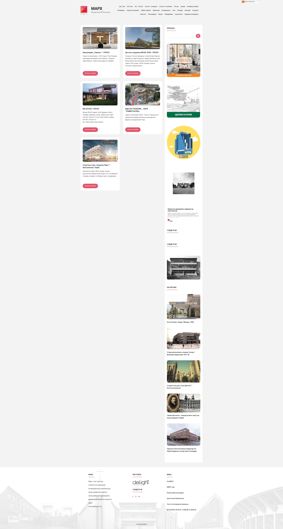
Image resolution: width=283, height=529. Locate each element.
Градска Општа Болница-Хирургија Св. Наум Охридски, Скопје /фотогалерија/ (182, 450)
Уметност (143, 14)
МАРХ (96, 8)
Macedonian (250, 2)
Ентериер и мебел (192, 6)
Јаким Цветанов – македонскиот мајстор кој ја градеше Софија (183, 417)
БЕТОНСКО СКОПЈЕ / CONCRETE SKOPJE (181, 510)
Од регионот (179, 14)
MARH (139, 524)
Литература (120, 10)
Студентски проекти (132, 10)
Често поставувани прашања (177, 504)
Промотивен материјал (175, 493)
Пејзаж (160, 14)
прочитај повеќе (90, 73)
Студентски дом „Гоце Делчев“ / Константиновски (179, 387)
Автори (183, 6)
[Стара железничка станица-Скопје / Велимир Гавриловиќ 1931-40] (183, 338)
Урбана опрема (146, 10)
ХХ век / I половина (151, 6)
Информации (169, 14)
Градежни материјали (191, 14)
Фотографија (152, 14)
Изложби (187, 10)
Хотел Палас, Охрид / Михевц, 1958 (180, 322)
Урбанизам (156, 10)
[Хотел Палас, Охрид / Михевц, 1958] (183, 306)
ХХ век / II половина (165, 6)
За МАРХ (170, 481)
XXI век (176, 6)
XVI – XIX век (139, 6)
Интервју (180, 10)
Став (173, 10)
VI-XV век (130, 6)
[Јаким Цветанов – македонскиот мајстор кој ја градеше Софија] (183, 403)
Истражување (166, 10)
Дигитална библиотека (175, 498)
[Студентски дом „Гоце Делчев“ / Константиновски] (183, 371)
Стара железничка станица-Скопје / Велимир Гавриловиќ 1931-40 (181, 353)
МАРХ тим (170, 487)
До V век (122, 6)
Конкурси (195, 10)
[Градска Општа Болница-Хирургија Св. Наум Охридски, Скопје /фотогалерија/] (183, 434)
